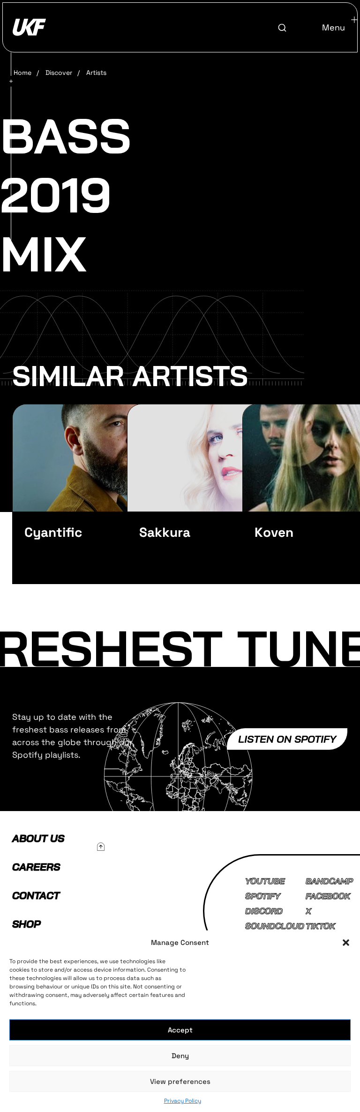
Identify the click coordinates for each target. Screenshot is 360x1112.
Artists (96, 72)
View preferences (180, 1081)
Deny (180, 1055)
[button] (346, 942)
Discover (58, 72)
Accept (180, 1029)
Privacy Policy (182, 1101)
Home (22, 72)
